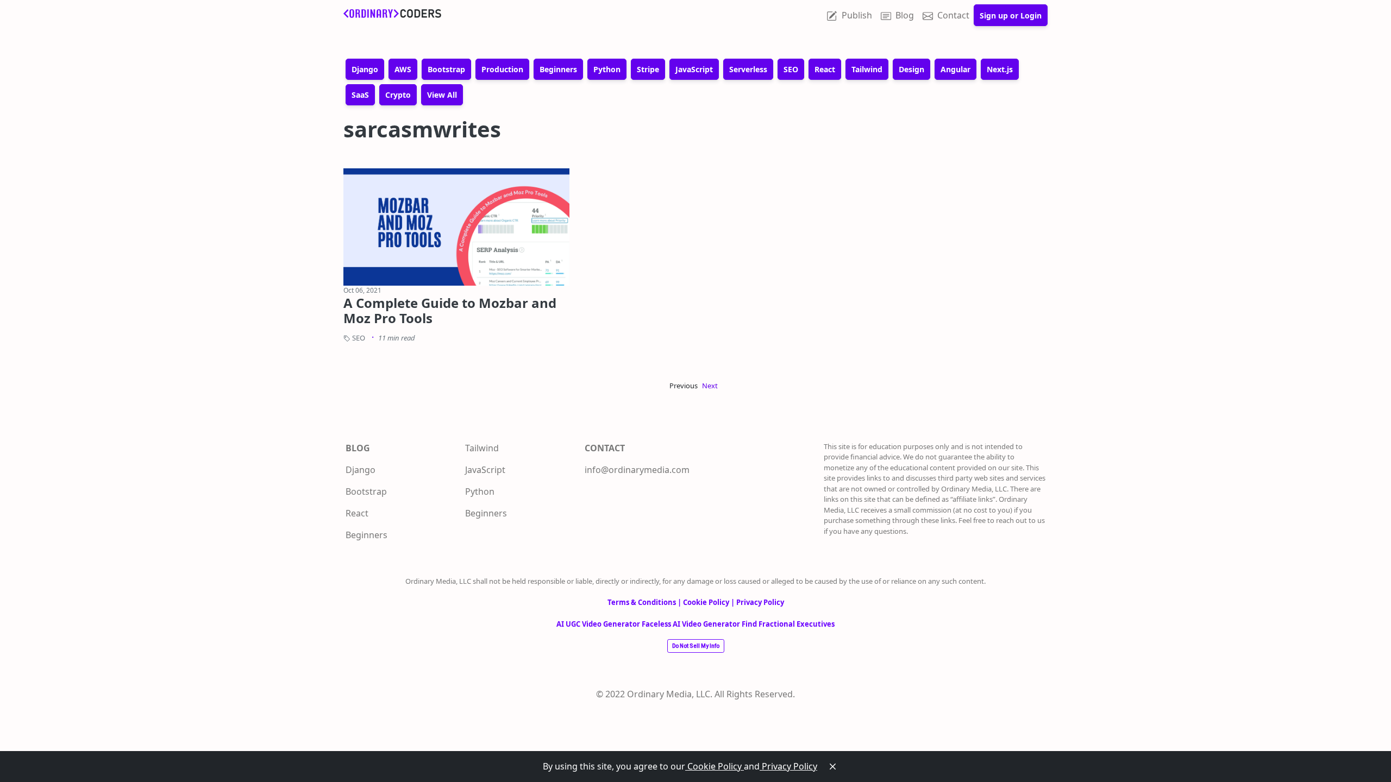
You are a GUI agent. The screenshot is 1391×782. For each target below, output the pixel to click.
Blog (904, 15)
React (357, 513)
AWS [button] (402, 69)
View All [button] (442, 95)
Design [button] (911, 69)
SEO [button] (791, 69)
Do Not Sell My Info (695, 646)
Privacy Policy (788, 766)
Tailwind (482, 448)
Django (360, 470)
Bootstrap (366, 491)
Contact (953, 15)
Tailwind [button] (866, 69)
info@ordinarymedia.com (637, 470)
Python (479, 491)
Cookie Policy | (709, 602)
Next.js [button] (1000, 69)
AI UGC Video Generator (599, 624)
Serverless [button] (748, 69)
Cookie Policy (714, 766)
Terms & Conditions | (645, 602)
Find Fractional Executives (788, 624)
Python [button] (607, 69)
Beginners (366, 535)
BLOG (358, 448)
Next (710, 385)
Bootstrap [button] (446, 69)
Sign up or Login (1011, 15)
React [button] (824, 69)
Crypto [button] (398, 95)
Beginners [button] (558, 69)
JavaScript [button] (694, 69)
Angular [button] (955, 69)
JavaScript (485, 470)
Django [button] (365, 69)
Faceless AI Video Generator (692, 624)
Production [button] (502, 69)
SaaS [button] (360, 95)
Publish (857, 15)
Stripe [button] (648, 69)
